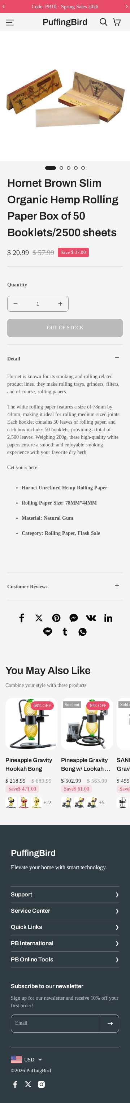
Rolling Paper (60, 533)
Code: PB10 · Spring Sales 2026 (65, 6)
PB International (32, 943)
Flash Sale (89, 533)
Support (21, 894)
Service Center (30, 911)
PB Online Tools (32, 959)
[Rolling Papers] (44, 533)
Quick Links (26, 927)
